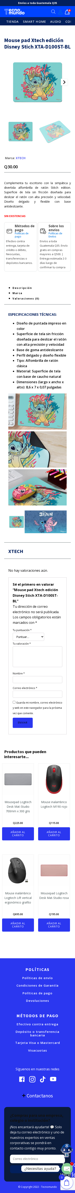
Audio (55, 21)
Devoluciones (37, 1000)
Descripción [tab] (22, 288)
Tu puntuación (22, 630)
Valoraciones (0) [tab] (25, 298)
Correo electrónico (25, 688)
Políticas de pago (22, 235)
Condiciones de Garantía (37, 985)
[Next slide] (64, 82)
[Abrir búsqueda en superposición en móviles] (53, 12)
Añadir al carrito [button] (18, 833)
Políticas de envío (37, 978)
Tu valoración (22, 643)
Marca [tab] (17, 293)
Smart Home (34, 21)
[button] (20, 131)
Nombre (19, 673)
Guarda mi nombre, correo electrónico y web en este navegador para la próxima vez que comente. (37, 708)
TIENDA (12, 21)
